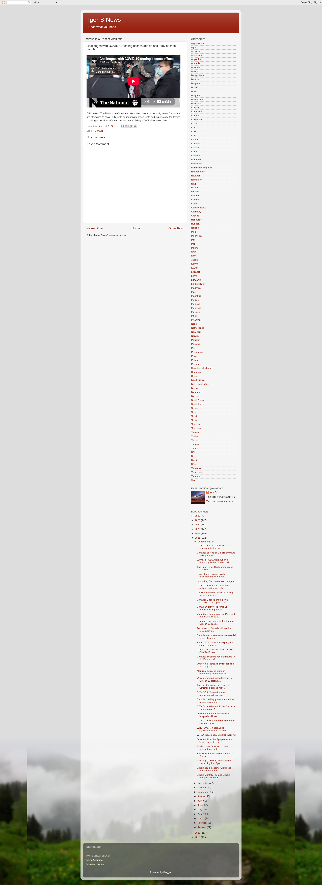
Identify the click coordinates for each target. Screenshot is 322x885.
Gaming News (198, 207)
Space (194, 408)
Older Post (176, 228)
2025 (198, 520)
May (200, 809)
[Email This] (122, 126)
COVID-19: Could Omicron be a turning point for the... (213, 546)
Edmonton (196, 179)
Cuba (194, 151)
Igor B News (104, 19)
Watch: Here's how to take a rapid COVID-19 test (215, 650)
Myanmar (196, 320)
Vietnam (195, 476)
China (194, 135)
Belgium (195, 83)
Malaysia (196, 288)
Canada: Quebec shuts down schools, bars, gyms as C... (212, 601)
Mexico (195, 300)
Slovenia (195, 396)
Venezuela (196, 472)
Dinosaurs (196, 163)
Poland (195, 360)
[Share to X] (129, 126)
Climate (195, 139)
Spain (194, 412)
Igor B (213, 492)
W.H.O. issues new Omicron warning (216, 735)
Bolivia (194, 87)
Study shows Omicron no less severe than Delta (212, 747)
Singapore (196, 392)
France (195, 199)
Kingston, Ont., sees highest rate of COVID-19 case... (215, 622)
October (202, 787)
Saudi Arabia (198, 380)
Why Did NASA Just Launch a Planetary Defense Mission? (213, 561)
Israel (194, 251)
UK (192, 456)
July (200, 801)
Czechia (195, 155)
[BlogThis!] (125, 126)
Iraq (193, 244)
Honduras (196, 219)
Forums (195, 195)
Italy (193, 255)
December (203, 541)
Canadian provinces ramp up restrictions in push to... (212, 608)
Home (135, 228)
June (200, 805)
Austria (195, 71)
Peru (193, 348)
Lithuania (196, 280)
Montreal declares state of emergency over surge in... (212, 672)
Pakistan (195, 340)
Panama (195, 344)
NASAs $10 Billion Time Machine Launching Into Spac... (214, 762)
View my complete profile (219, 501)
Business (196, 103)
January (202, 827)
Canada (99, 131)
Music (194, 316)
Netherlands (197, 328)
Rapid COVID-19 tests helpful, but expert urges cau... (215, 643)
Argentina (196, 59)
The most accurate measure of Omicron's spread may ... (213, 686)
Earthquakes (198, 171)
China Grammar (94, 860)
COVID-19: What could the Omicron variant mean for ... (216, 707)
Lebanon (196, 272)
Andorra (195, 51)
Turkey (194, 448)
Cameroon (196, 111)
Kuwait (194, 268)
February (203, 823)
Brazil (194, 91)
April (200, 814)
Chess (194, 127)
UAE (193, 452)
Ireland (195, 248)
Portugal (195, 364)
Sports (194, 416)
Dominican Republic (201, 167)
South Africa (197, 400)
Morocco (195, 312)
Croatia (195, 147)
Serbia (194, 388)
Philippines (197, 352)
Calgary (195, 107)
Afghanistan (197, 43)
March (201, 818)
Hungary (195, 224)
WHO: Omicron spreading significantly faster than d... (212, 729)
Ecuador (195, 175)
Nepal (194, 324)
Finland (195, 191)
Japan (194, 260)
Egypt (194, 183)
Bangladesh (197, 75)
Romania (196, 372)
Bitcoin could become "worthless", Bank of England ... (215, 769)
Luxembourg (198, 284)
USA (193, 464)
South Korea (197, 404)
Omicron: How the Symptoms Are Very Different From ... (214, 740)
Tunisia (195, 444)
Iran (193, 240)
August (202, 796)
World (194, 480)
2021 (198, 538)
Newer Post (94, 228)
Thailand (195, 436)
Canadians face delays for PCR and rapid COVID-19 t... (216, 615)
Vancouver (196, 468)
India (193, 232)
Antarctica (196, 55)
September (204, 792)
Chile (194, 131)
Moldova (195, 304)
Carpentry (196, 119)
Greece (195, 215)
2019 (198, 837)
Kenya (194, 264)
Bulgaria (195, 95)
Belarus (195, 79)
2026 (198, 516)
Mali (193, 292)
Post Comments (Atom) (113, 235)
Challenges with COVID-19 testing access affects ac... (215, 594)
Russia (194, 376)
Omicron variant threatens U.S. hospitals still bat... (213, 715)
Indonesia (196, 236)
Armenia (195, 63)
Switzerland (197, 428)
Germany (196, 211)
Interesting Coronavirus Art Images (215, 581)
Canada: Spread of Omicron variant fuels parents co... (216, 554)
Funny (194, 203)
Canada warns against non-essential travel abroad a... (216, 636)
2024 (198, 524)
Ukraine (195, 460)
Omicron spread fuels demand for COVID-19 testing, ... (215, 679)
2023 (198, 529)
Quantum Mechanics (202, 368)
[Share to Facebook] (132, 126)
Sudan (194, 420)
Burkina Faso (198, 99)
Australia (195, 67)
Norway (195, 336)
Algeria (195, 47)
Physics (195, 356)
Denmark (196, 159)
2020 (198, 833)
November (203, 783)
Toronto (195, 440)
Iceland (195, 228)
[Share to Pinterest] (135, 126)
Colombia (196, 143)
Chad (194, 123)
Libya (194, 276)
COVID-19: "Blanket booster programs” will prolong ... (212, 693)
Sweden (195, 424)
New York (196, 332)
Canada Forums (95, 864)
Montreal (196, 308)
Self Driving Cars (200, 384)
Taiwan (195, 432)
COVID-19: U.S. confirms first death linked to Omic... (216, 722)
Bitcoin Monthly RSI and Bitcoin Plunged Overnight (213, 776)
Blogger (167, 872)
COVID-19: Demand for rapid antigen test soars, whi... (212, 586)
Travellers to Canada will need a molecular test (214, 629)
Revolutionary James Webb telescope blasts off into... (211, 575)
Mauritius (196, 296)
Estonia (195, 187)
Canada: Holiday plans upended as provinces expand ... (215, 700)
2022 (198, 533)
